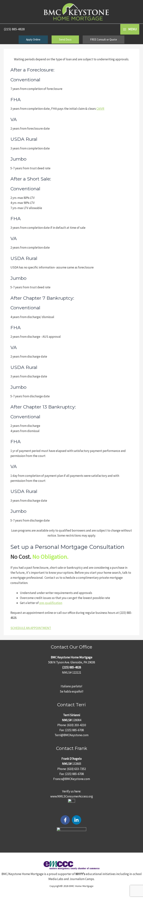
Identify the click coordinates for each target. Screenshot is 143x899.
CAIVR (100, 109)
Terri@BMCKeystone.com (71, 735)
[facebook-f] (66, 820)
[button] (33, 39)
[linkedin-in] (77, 820)
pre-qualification (50, 603)
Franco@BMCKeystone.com (71, 779)
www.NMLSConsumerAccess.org (71, 796)
